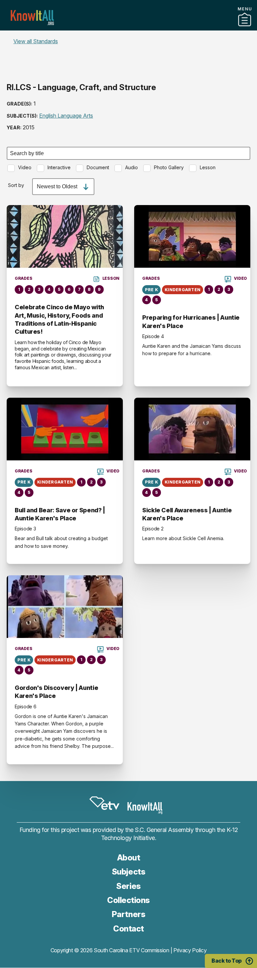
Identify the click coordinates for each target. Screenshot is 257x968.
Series (128, 886)
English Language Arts (66, 115)
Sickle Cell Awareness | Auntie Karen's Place (187, 514)
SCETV (104, 803)
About (128, 857)
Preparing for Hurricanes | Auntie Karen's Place (191, 321)
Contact (128, 36)
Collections (128, 900)
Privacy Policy (190, 950)
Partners (128, 27)
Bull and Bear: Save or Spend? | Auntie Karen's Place (60, 514)
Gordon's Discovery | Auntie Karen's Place (56, 691)
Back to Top (226, 960)
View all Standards (35, 41)
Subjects (128, 872)
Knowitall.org (32, 17)
